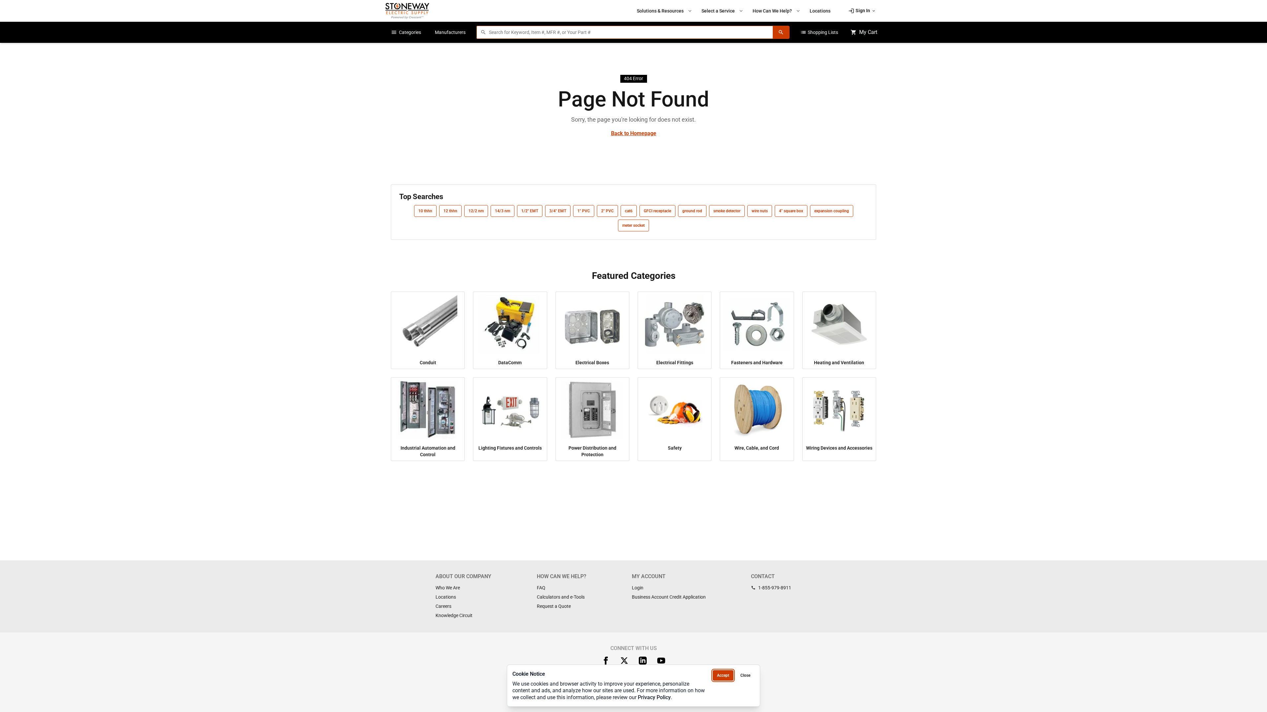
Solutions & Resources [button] (665, 11)
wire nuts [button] (760, 211)
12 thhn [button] (450, 211)
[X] (624, 660)
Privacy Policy (654, 697)
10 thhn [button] (425, 211)
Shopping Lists (819, 32)
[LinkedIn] (642, 660)
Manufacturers (450, 32)
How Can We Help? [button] (777, 11)
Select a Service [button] (722, 11)
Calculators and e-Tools (561, 597)
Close (745, 675)
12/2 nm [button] (476, 211)
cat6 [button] (629, 211)
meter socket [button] (633, 225)
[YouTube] (661, 660)
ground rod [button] (692, 211)
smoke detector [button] (726, 211)
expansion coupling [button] (831, 211)
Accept (723, 675)
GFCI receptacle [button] (657, 211)
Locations (446, 597)
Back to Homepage (633, 133)
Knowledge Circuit (454, 615)
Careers (443, 606)
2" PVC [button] (607, 211)
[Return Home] (407, 11)
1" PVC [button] (583, 211)
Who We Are (448, 587)
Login (637, 587)
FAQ (541, 587)
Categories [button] (406, 32)
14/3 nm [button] (502, 211)
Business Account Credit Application (669, 597)
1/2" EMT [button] (529, 211)
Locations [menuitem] (820, 11)
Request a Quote (554, 606)
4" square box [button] (791, 211)
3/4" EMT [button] (557, 211)
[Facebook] (605, 660)
